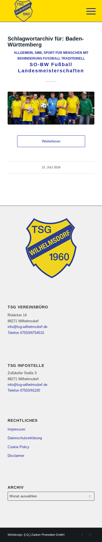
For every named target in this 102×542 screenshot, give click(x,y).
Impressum (16, 429)
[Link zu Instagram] (90, 535)
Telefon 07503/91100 (24, 390)
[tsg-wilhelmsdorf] (42, 11)
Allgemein (23, 52)
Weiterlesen (51, 141)
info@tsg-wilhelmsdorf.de (27, 327)
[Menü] (87, 11)
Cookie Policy (18, 447)
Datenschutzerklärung (25, 438)
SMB (38, 52)
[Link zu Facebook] (82, 535)
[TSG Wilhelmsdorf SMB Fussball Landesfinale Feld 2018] (51, 108)
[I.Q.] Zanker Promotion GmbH (44, 534)
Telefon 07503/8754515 (26, 333)
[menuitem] (87, 11)
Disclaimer (16, 456)
